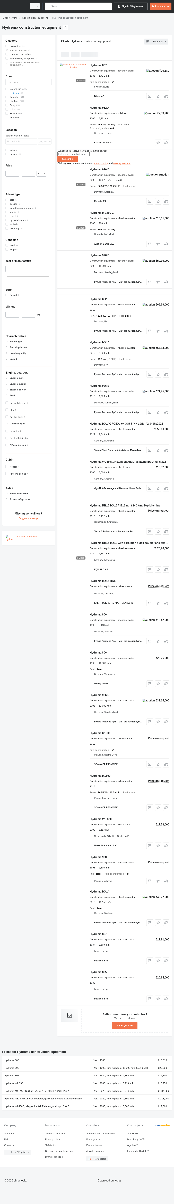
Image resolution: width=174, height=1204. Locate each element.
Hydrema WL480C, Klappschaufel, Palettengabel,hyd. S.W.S (128, 461)
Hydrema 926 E (99, 385)
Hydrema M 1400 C (102, 212)
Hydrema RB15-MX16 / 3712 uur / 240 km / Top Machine (125, 505)
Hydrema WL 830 (101, 819)
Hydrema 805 (98, 972)
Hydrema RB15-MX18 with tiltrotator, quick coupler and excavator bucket (43, 1098)
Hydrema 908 (98, 857)
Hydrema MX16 (99, 299)
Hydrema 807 (98, 65)
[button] (158, 96)
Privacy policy (52, 1139)
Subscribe (67, 158)
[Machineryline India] (14, 6)
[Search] (48, 6)
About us (9, 1133)
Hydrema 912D (99, 107)
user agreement (121, 163)
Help (6, 1139)
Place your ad (125, 1025)
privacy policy (100, 163)
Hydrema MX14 (99, 891)
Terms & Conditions (55, 1133)
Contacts (9, 1145)
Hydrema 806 (98, 614)
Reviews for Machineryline (59, 1151)
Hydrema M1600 (100, 733)
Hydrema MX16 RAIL (103, 580)
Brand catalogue (54, 1156)
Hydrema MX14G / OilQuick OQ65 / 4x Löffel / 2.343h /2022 (126, 423)
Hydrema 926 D (99, 169)
